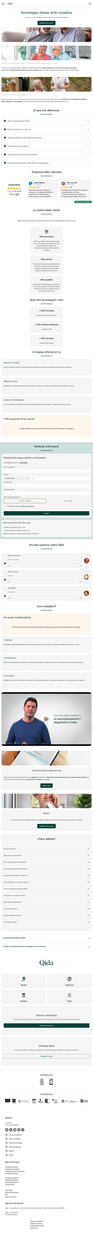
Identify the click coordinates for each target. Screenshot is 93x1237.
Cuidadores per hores (12, 1169)
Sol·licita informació (46, 23)
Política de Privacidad (37, 1225)
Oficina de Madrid (14, 1139)
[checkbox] (46, 501)
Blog (6, 1194)
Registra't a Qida (47, 1056)
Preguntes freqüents (11, 1192)
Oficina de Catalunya (15, 1135)
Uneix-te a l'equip (10, 1197)
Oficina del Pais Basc (15, 1143)
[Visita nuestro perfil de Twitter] (10, 1129)
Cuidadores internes (11, 1167)
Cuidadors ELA (10, 1184)
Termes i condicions (36, 1221)
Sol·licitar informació (46, 826)
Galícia (11, 1155)
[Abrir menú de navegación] (3, 3)
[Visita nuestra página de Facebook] (6, 1129)
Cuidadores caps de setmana (14, 1171)
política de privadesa (27, 506)
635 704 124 (14, 1125)
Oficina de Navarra (15, 1147)
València (11, 1151)
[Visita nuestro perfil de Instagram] (22, 1129)
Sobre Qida (8, 1190)
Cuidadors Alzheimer (12, 1178)
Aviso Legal (34, 1228)
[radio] (25, 501)
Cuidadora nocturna (11, 1173)
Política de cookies (36, 1223)
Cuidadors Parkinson (12, 1180)
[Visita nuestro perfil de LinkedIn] (18, 1129)
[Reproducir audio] (5, 563)
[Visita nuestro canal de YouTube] (14, 1129)
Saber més (46, 786)
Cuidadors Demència (12, 1182)
